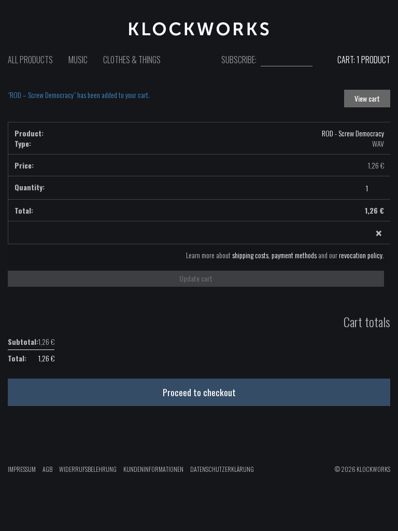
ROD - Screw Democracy (353, 133)
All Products (30, 59)
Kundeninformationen (153, 469)
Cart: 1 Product (363, 59)
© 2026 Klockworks (362, 469)
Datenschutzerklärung (222, 469)
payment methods (294, 254)
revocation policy (360, 254)
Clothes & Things (132, 59)
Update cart (195, 278)
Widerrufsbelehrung (88, 469)
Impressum (22, 469)
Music (78, 59)
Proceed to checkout (199, 392)
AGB (47, 469)
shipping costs (250, 254)
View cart (367, 98)
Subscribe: (239, 60)
